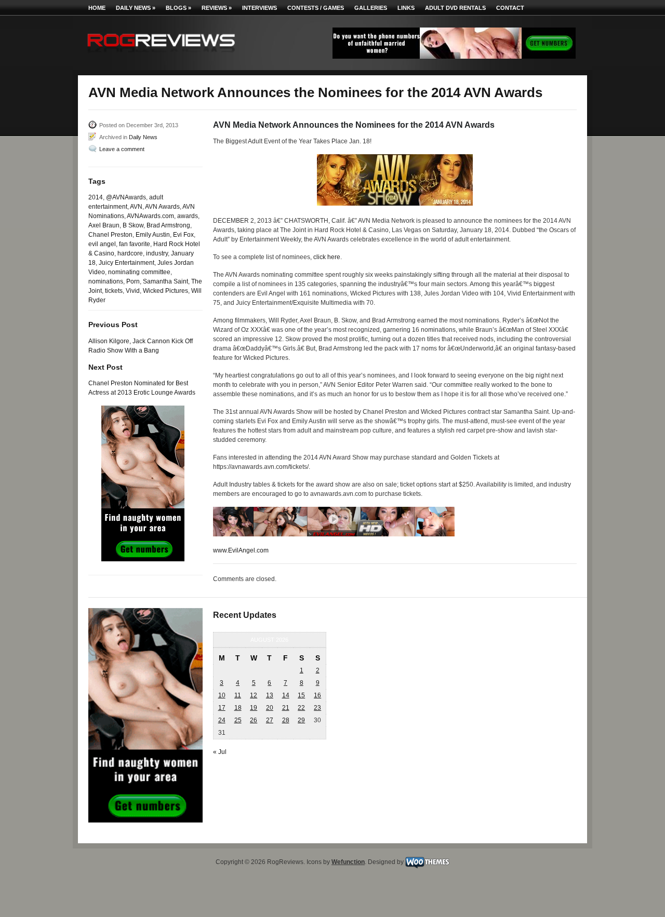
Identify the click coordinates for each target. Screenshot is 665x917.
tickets (114, 290)
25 (238, 720)
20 (269, 707)
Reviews (217, 8)
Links (406, 8)
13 (269, 695)
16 (317, 695)
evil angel (102, 244)
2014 (95, 197)
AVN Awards (162, 206)
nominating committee (139, 272)
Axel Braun (103, 225)
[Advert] (454, 56)
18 (238, 707)
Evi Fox (183, 234)
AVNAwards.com (150, 216)
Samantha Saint (165, 281)
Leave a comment (121, 149)
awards (187, 216)
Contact (510, 8)
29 (301, 720)
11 (237, 695)
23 (317, 707)
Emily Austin (153, 234)
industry (157, 253)
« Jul (220, 752)
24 (221, 720)
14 (285, 695)
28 (285, 720)
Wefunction (348, 862)
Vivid (133, 290)
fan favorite (134, 244)
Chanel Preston (110, 234)
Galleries (370, 8)
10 (221, 695)
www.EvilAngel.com (241, 550)
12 (253, 695)
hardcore (130, 253)
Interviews (259, 8)
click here (326, 257)
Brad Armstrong (168, 225)
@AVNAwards (126, 197)
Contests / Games (315, 8)
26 (253, 720)
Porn (133, 281)
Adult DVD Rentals (455, 8)
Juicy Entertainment (126, 262)
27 (269, 720)
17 (221, 707)
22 (301, 707)
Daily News (135, 8)
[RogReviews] (161, 54)
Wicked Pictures (165, 290)
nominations (105, 281)
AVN (136, 206)
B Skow (133, 225)
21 (285, 707)
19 (253, 707)
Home (96, 8)
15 (301, 695)
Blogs (178, 8)
